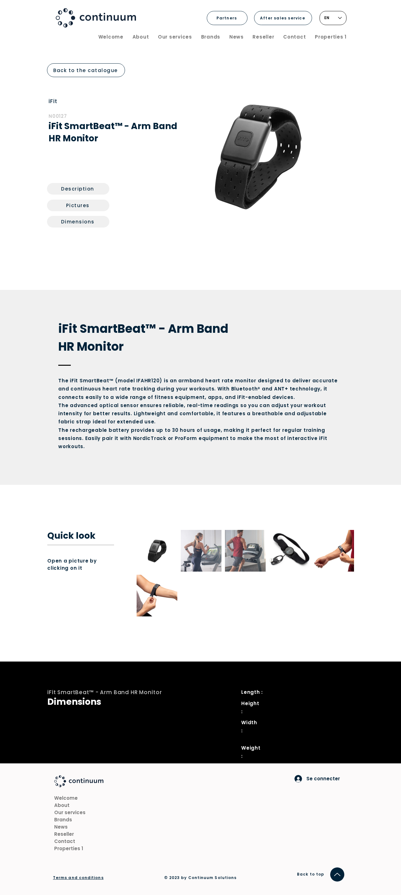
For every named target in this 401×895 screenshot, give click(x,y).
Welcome (66, 798)
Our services (70, 812)
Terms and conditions (78, 877)
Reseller (64, 834)
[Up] (337, 874)
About (62, 805)
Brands (63, 819)
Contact (64, 841)
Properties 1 (68, 848)
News (61, 827)
